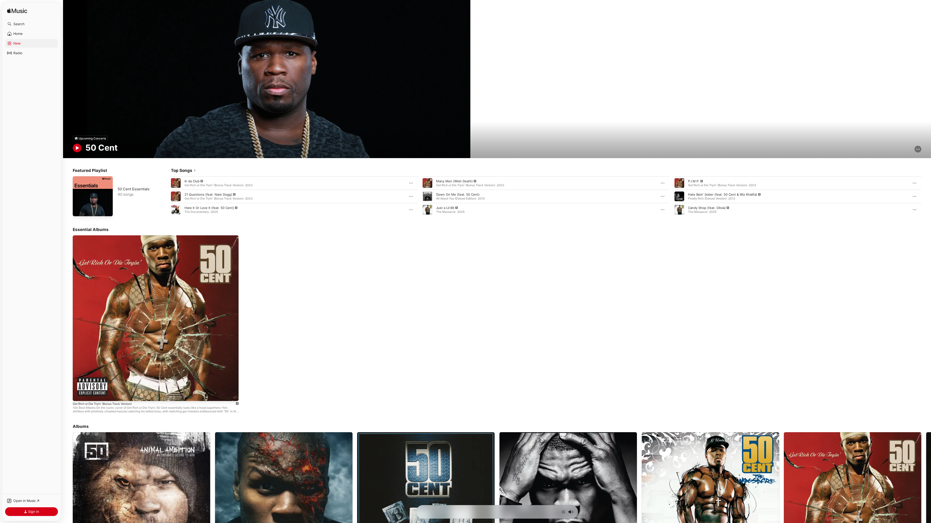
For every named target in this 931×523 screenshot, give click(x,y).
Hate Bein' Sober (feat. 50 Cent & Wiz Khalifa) (722, 194)
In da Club (192, 181)
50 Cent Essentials (134, 189)
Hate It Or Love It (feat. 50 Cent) (209, 208)
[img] (17, 11)
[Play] (77, 148)
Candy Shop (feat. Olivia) (707, 208)
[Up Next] (563, 511)
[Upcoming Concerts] (90, 138)
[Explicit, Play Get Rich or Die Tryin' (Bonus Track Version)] (78, 395)
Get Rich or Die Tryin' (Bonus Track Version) (106, 237)
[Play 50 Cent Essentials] (78, 210)
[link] (183, 170)
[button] (31, 24)
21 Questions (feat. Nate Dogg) (208, 194)
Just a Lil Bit (445, 208)
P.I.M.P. (693, 181)
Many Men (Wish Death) (454, 181)
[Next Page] (926, 196)
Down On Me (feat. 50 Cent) (458, 194)
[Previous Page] (166, 196)
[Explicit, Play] (176, 183)
